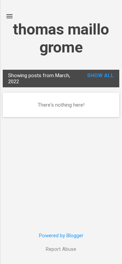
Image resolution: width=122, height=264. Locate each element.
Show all (100, 75)
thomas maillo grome (61, 38)
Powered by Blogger (61, 236)
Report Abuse (61, 249)
